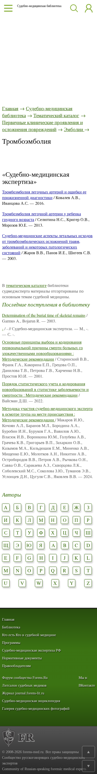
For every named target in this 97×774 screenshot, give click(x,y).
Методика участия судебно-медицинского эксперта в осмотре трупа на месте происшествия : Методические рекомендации (47, 414)
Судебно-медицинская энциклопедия (31, 701)
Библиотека (11, 627)
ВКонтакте (87, 685)
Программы (11, 643)
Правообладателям (16, 666)
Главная (10, 108)
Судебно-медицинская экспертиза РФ (31, 650)
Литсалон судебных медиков (24, 685)
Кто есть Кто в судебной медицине (29, 635)
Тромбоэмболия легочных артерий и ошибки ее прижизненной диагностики (44, 194)
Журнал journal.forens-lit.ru (23, 693)
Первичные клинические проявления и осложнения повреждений (42, 125)
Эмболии (74, 129)
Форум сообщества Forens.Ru (25, 678)
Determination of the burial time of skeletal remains (43, 315)
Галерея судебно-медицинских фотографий (36, 709)
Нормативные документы (22, 658)
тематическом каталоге (26, 285)
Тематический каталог (56, 115)
